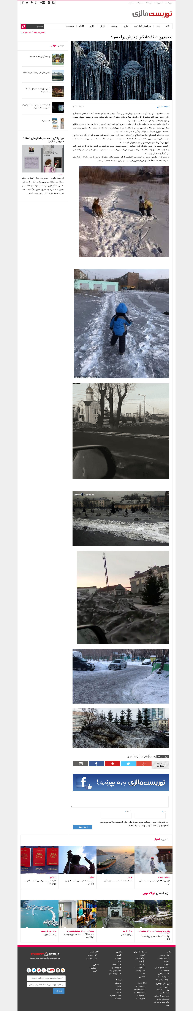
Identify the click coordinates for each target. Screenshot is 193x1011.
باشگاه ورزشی (140, 958)
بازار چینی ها (140, 986)
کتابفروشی (141, 995)
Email (129, 811)
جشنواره (118, 983)
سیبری (129, 756)
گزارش (102, 26)
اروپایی (118, 958)
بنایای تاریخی (127, 931)
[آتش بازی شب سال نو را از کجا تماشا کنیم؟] (58, 96)
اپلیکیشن (93, 968)
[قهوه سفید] (58, 128)
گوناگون (91, 877)
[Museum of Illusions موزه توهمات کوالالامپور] (77, 927)
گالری (92, 26)
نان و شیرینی (91, 958)
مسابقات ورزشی (115, 995)
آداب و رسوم (164, 955)
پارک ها (142, 964)
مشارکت (139, 2)
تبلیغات (149, 2)
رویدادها (114, 26)
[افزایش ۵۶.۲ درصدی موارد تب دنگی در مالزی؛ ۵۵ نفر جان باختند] (153, 873)
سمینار (118, 989)
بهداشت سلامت (164, 877)
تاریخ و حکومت (163, 958)
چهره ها (166, 964)
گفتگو (81, 26)
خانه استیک (116, 964)
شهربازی (142, 976)
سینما (143, 973)
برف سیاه (152, 756)
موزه (68, 931)
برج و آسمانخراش (162, 989)
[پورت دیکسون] (40, 927)
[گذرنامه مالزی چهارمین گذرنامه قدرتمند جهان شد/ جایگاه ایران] (40, 873)
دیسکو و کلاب (140, 967)
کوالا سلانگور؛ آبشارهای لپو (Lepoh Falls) (155, 938)
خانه (167, 26)
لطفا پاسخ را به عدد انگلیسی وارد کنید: (153, 825)
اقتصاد (130, 877)
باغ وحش (141, 961)
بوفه (119, 961)
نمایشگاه (117, 998)
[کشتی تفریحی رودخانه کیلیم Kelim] (58, 80)
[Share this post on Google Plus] (144, 766)
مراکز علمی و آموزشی (161, 1002)
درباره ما (169, 2)
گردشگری (53, 877)
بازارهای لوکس (139, 989)
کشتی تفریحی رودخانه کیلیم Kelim (36, 72)
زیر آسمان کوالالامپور (142, 26)
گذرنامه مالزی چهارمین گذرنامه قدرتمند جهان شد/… (39, 882)
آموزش (142, 955)
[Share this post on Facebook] (112, 766)
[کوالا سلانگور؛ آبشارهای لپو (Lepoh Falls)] (153, 927)
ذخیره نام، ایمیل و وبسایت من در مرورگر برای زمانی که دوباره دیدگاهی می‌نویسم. (132, 822)
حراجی (118, 986)
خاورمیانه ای (116, 967)
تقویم (131, 2)
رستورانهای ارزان (115, 970)
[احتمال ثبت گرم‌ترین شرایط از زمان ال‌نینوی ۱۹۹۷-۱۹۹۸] (77, 873)
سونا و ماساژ (140, 970)
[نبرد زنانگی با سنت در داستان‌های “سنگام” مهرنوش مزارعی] (43, 172)
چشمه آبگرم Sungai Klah (39, 56)
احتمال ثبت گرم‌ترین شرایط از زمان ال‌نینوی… (79, 882)
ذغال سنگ (144, 756)
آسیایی (118, 955)
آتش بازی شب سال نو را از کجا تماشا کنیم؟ (38, 90)
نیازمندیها (70, 26)
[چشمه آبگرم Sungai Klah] (58, 64)
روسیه (136, 756)
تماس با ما (159, 2)
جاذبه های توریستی (48, 931)
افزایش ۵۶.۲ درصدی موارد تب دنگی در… (154, 882)
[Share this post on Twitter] (128, 766)
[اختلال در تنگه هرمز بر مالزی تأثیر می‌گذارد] (115, 873)
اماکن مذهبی (164, 986)
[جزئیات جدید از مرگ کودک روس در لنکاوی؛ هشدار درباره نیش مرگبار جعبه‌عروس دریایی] (58, 112)
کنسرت (118, 992)
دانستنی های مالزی (162, 967)
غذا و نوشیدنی (163, 976)
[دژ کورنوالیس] (115, 927)
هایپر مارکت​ (140, 998)
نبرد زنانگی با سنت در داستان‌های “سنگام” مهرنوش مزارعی (43, 139)
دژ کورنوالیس (126, 934)
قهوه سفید (46, 120)
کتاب (60, 174)
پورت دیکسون (50, 934)
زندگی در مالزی (163, 973)
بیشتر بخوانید (165, 931)
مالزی (126, 26)
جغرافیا (166, 961)
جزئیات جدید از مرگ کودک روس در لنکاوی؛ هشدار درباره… (36, 106)
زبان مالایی (165, 970)
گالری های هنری (163, 999)
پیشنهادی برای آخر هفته (151, 931)
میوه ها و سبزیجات (162, 979)
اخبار (158, 26)
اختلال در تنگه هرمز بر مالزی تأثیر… (117, 880)
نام (164, 811)
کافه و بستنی (91, 955)
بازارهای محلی (139, 992)
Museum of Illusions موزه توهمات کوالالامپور (78, 936)
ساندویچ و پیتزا (115, 973)
